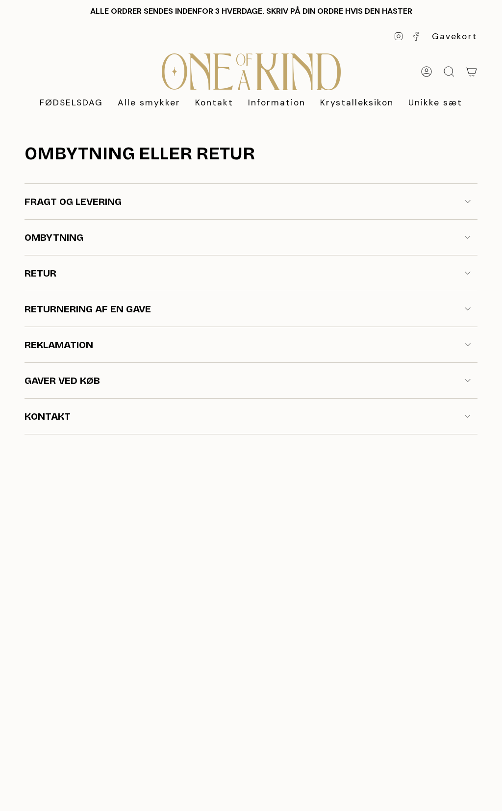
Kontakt (48, 416)
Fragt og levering (73, 201)
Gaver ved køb (62, 380)
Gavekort (455, 36)
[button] (149, 103)
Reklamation (59, 345)
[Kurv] (471, 71)
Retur (40, 273)
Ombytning (54, 237)
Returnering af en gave (88, 309)
